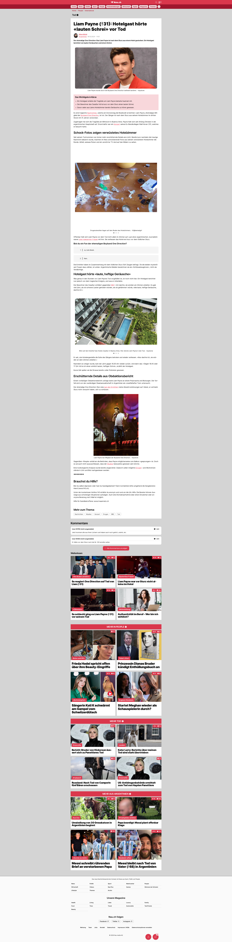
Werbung (83, 927)
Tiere (91, 906)
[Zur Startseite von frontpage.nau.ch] (116, 2)
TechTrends (148, 906)
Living (91, 902)
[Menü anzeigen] (159, 2)
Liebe (109, 902)
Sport (109, 883)
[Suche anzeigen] (156, 2)
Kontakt (102, 927)
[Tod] (116, 15)
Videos (92, 887)
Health (73, 902)
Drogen (139, 468)
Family (147, 902)
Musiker (110, 464)
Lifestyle (74, 890)
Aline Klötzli (83, 34)
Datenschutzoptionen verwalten (142, 927)
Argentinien (83, 36)
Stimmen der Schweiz (151, 887)
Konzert (117, 124)
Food (72, 906)
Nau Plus (110, 887)
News (73, 883)
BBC (112, 285)
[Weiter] (155, 189)
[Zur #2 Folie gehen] (116, 232)
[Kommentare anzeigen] (156, 937)
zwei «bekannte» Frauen (88, 239)
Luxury (128, 902)
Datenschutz (111, 927)
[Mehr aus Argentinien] (116, 793)
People (80, 11)
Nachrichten (92, 113)
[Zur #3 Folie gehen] (118, 232)
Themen (92, 890)
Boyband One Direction (90, 115)
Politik (92, 883)
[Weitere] (159, 6)
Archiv (110, 890)
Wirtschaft (74, 887)
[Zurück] (76, 189)
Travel (110, 906)
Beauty (73, 909)
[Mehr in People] (116, 626)
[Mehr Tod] (116, 721)
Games (128, 887)
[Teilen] (148, 937)
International (89, 11)
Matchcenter (130, 883)
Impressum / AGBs (123, 927)
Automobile (130, 906)
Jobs (95, 927)
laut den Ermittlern (111, 387)
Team (90, 927)
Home (74, 11)
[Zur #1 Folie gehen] (114, 232)
